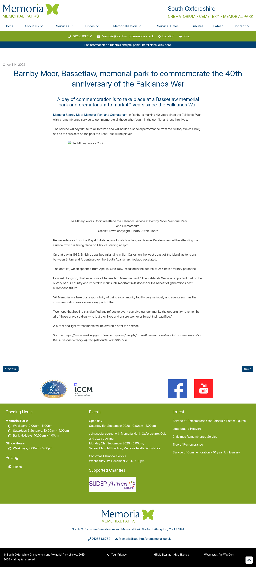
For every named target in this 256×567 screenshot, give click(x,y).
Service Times (168, 26)
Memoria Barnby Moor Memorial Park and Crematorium (90, 115)
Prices (90, 26)
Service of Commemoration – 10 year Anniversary (206, 452)
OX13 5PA (176, 529)
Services (62, 26)
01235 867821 (83, 36)
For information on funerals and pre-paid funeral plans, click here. (128, 45)
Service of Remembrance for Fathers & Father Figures (209, 421)
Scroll (249, 560)
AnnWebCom (226, 554)
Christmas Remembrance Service (195, 436)
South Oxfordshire (191, 8)
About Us (32, 26)
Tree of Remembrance (188, 444)
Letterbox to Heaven (187, 429)
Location (168, 36)
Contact (240, 26)
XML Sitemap (181, 554)
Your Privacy (119, 554)
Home (8, 26)
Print (186, 36)
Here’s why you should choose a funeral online (11, 369)
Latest (218, 26)
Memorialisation (125, 26)
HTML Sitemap (162, 554)
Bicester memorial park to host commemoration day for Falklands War (247, 369)
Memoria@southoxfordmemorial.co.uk (128, 36)
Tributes (197, 26)
